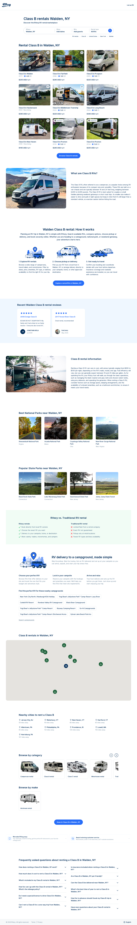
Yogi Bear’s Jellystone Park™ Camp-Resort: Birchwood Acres (43, 614)
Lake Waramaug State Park (54, 497)
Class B (84, 36)
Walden (111, 36)
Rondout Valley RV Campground (50, 603)
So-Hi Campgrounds (87, 608)
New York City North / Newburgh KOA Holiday (37, 597)
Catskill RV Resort (27, 603)
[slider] (26, 76)
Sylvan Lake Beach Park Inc (81, 614)
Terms (33, 922)
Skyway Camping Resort (66, 608)
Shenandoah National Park (29, 441)
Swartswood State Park (79, 497)
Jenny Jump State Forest (105, 497)
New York (103, 36)
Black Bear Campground (75, 603)
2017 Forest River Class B (65, 317)
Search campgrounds (26, 620)
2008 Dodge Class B (28, 317)
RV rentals (75, 36)
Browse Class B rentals (68, 156)
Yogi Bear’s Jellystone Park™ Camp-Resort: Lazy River (79, 597)
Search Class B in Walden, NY (68, 822)
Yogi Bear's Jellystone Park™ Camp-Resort (36, 608)
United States (93, 36)
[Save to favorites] (48, 52)
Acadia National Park (52, 441)
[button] (39, 30)
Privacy (40, 922)
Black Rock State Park (27, 497)
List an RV (130, 5)
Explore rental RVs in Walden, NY (69, 283)
